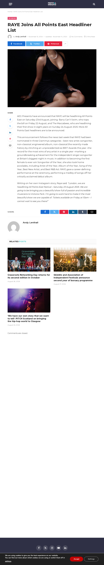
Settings (91, 559)
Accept (76, 559)
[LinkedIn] (10, 132)
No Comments (77, 37)
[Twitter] (10, 126)
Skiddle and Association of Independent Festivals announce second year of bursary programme (73, 278)
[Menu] (10, 4)
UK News (12, 18)
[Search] (93, 4)
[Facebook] (10, 119)
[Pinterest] (10, 138)
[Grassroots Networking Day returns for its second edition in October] (29, 260)
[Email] (10, 145)
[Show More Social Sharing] (65, 43)
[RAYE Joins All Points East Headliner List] (52, 78)
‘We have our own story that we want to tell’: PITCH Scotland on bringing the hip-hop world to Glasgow (28, 319)
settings (8, 561)
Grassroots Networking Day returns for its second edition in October (29, 276)
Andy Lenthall (20, 37)
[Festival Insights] (52, 4)
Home (10, 12)
